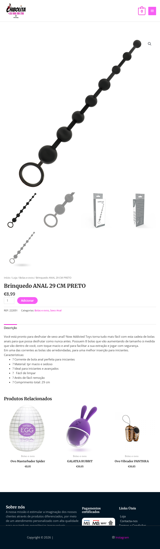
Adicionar (27, 300)
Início (7, 277)
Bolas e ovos (26, 277)
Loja (14, 277)
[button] (149, 43)
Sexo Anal (55, 310)
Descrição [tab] (10, 328)
